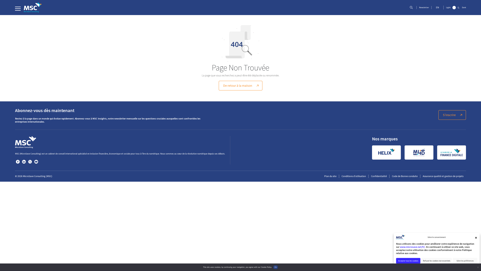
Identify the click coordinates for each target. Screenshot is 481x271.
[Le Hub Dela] (451, 152)
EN (437, 7)
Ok (275, 267)
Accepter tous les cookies (408, 261)
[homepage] (32, 8)
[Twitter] (30, 161)
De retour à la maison (237, 86)
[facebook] (18, 161)
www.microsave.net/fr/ (412, 247)
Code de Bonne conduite (405, 176)
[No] (478, 267)
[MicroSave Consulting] (25, 142)
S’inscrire (449, 115)
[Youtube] (36, 161)
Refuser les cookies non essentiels (436, 261)
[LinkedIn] (24, 161)
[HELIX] (386, 152)
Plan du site (330, 176)
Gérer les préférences (465, 261)
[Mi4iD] (419, 152)
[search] (412, 7)
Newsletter (424, 7)
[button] (476, 237)
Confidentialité (379, 176)
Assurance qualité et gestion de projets (443, 176)
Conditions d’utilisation (354, 176)
